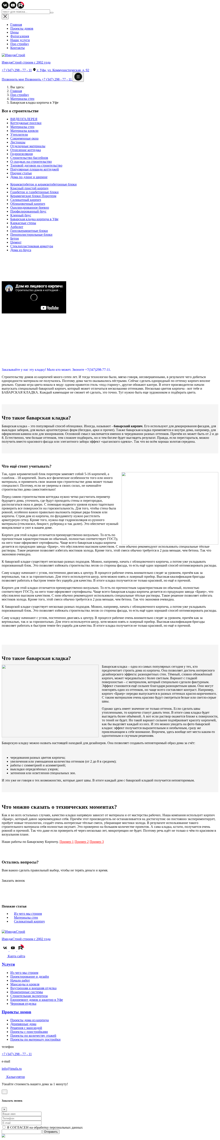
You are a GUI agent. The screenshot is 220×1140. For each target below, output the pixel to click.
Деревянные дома (23, 1024)
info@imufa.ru (12, 1068)
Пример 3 (97, 842)
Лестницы (17, 142)
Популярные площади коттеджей (34, 169)
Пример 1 (67, 842)
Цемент (15, 242)
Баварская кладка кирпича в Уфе (34, 219)
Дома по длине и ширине (28, 177)
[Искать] (51, 12)
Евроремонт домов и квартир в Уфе (36, 1000)
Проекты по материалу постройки (35, 1039)
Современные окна (24, 138)
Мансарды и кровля (24, 984)
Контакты (17, 48)
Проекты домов (21, 28)
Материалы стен (22, 98)
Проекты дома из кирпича (29, 1020)
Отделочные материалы (27, 146)
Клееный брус (20, 215)
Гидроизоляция (21, 154)
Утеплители (19, 134)
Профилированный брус (28, 211)
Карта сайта (16, 956)
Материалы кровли (24, 130)
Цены (14, 32)
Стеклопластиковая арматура (31, 246)
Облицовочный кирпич (27, 203)
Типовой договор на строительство (36, 165)
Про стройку (19, 44)
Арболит (16, 227)
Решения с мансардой (26, 1028)
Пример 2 (82, 842)
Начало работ (20, 980)
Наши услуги (20, 40)
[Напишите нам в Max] (3, 1136)
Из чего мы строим (28, 913)
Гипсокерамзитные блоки (29, 231)
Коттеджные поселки (25, 123)
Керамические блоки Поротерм (33, 196)
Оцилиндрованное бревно (29, 207)
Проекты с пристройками (29, 1032)
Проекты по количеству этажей (33, 1035)
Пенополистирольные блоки (31, 234)
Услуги (8, 964)
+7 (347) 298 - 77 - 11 (17, 70)
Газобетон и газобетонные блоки (34, 192)
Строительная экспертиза (29, 996)
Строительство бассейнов (29, 158)
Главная (16, 24)
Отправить (51, 1131)
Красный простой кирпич (29, 188)
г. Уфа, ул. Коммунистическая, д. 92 (62, 70)
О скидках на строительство (31, 161)
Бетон (14, 238)
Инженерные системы (26, 992)
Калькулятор (15, 1077)
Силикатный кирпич (25, 200)
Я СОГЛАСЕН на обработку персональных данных (44, 1127)
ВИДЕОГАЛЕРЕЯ (23, 119)
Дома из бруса (20, 250)
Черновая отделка (23, 1003)
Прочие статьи (21, 173)
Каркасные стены (23, 223)
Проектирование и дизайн (29, 976)
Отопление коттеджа (25, 150)
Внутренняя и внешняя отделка (33, 988)
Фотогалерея (19, 36)
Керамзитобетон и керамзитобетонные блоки (43, 184)
